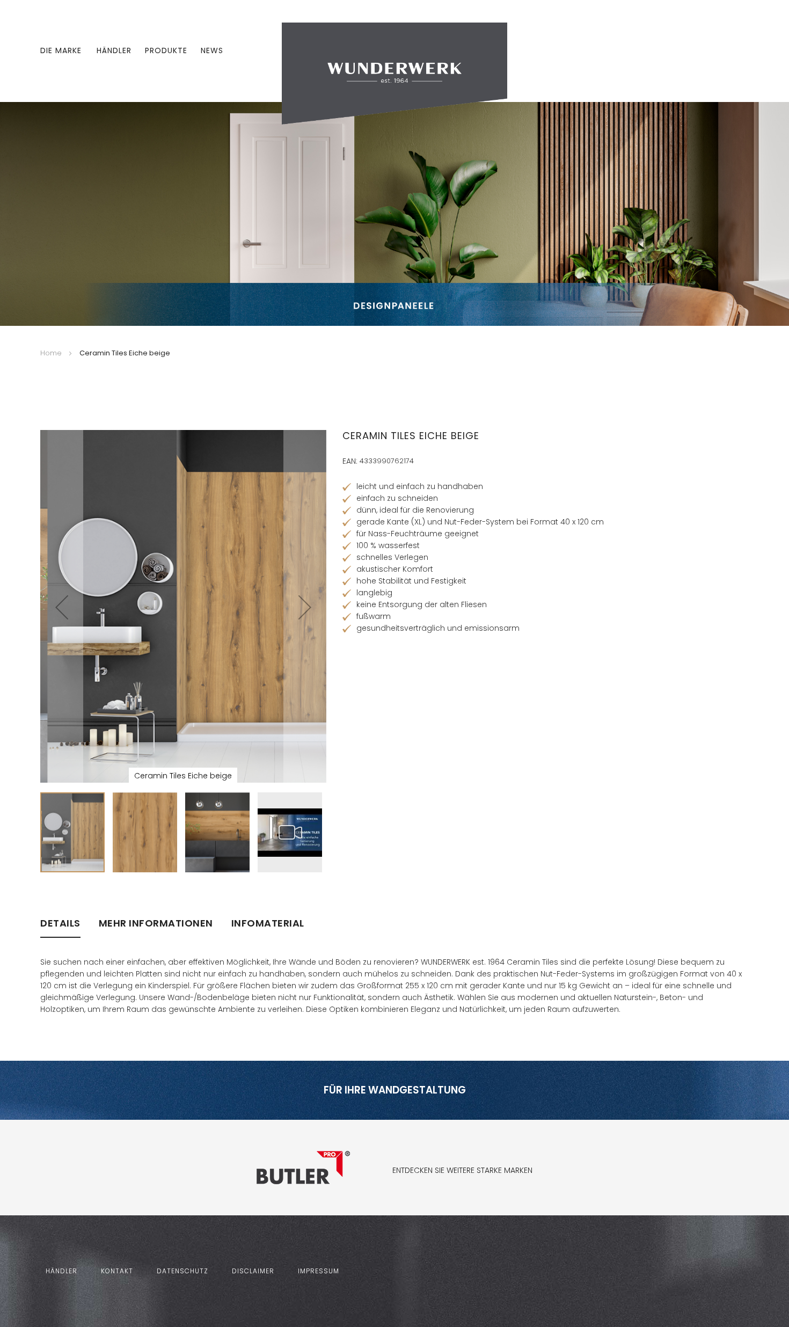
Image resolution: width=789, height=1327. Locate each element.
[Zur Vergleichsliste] (713, 51)
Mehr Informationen (156, 923)
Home (51, 353)
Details (60, 923)
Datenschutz (182, 1270)
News (212, 50)
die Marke (61, 50)
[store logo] (394, 73)
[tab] (60, 928)
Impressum (318, 1270)
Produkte (166, 50)
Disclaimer (253, 1270)
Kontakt (117, 1270)
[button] (61, 607)
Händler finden (375, 869)
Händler (114, 50)
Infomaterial (267, 923)
